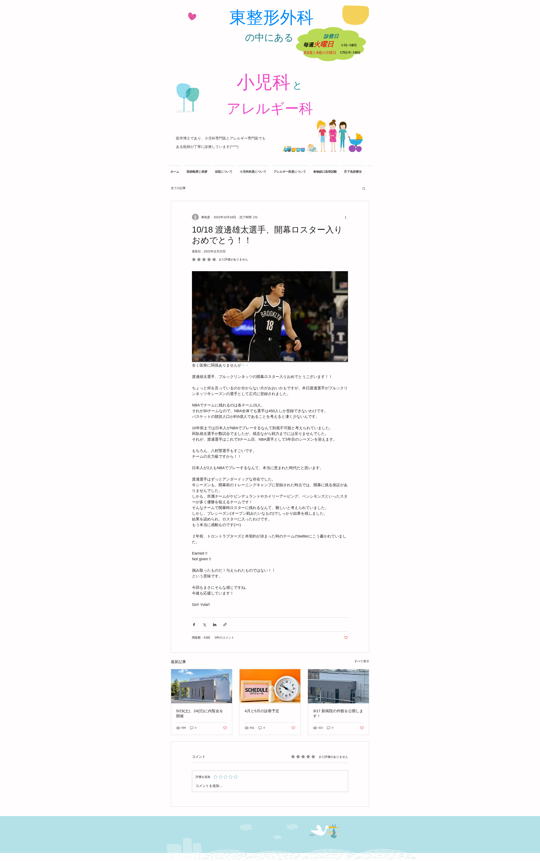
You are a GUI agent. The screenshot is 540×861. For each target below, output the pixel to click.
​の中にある (269, 37)
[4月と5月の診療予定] (270, 686)
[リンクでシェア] (225, 625)
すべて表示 (361, 661)
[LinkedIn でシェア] (215, 625)
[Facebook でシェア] (194, 625)
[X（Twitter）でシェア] (204, 625)
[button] (364, 188)
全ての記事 (178, 188)
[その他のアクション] (345, 217)
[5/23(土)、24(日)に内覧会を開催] (201, 686)
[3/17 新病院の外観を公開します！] (338, 686)
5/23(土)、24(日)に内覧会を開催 (199, 713)
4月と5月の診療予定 (262, 711)
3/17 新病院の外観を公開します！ (338, 713)
